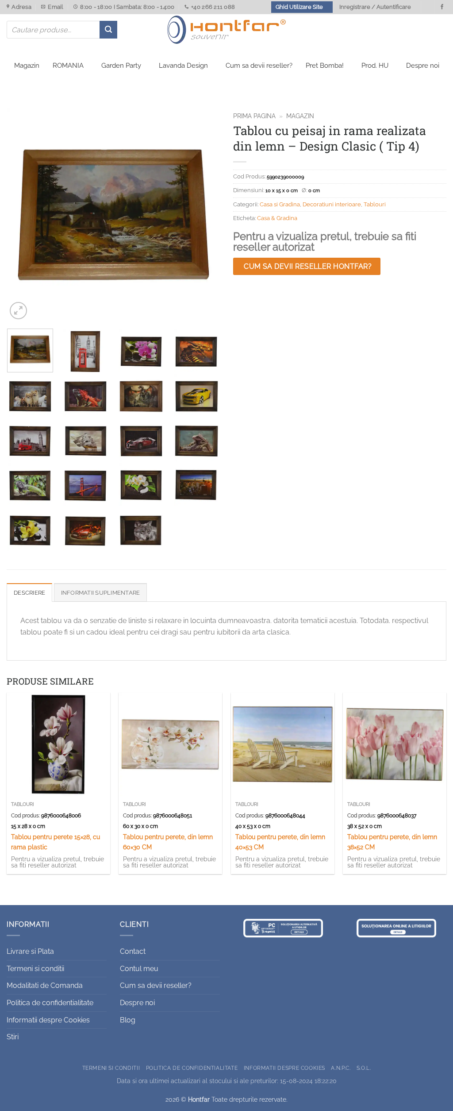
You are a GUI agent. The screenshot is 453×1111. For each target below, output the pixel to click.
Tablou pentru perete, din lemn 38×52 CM (392, 842)
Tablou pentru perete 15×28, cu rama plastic (55, 842)
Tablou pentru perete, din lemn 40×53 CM (280, 842)
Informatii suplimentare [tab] (100, 592)
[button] (18, 310)
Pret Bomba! (325, 66)
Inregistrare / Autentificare (375, 7)
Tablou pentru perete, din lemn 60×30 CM (168, 842)
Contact (133, 951)
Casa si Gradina (280, 204)
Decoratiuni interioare (332, 204)
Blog (127, 1020)
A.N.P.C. (340, 1068)
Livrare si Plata (30, 951)
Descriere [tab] (29, 592)
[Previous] (22, 215)
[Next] (204, 215)
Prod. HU (374, 66)
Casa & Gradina (277, 218)
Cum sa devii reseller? (259, 66)
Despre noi (422, 66)
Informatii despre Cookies (48, 1020)
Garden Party (121, 66)
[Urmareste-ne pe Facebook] (442, 7)
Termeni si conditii (35, 968)
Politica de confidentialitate (50, 1003)
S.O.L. (364, 1068)
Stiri (13, 1037)
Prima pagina (254, 116)
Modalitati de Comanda (45, 985)
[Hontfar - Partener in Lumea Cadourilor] (226, 29)
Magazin (26, 66)
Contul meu (139, 968)
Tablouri (375, 204)
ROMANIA (68, 66)
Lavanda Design (183, 66)
